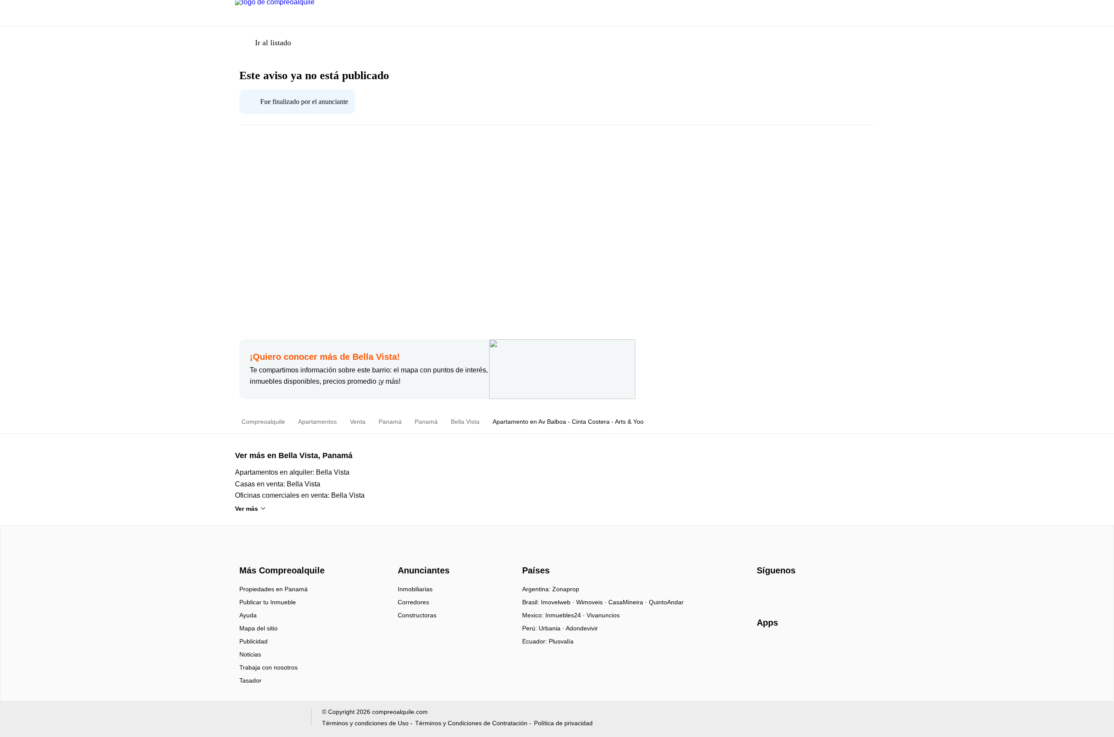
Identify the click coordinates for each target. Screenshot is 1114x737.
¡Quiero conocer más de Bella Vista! (325, 357)
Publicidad (253, 641)
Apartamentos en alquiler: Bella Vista (292, 472)
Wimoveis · (592, 602)
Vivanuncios (603, 615)
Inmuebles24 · (566, 615)
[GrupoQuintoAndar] (268, 719)
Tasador (250, 680)
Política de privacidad (563, 723)
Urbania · (552, 628)
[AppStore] (784, 648)
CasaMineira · (628, 602)
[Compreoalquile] (280, 554)
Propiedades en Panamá (273, 589)
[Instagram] (778, 592)
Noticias (250, 654)
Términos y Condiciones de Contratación (471, 723)
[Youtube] (792, 592)
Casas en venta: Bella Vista (277, 484)
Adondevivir (582, 628)
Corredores (413, 602)
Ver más (246, 508)
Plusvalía (561, 641)
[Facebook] (764, 592)
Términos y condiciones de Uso (365, 723)
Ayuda (248, 615)
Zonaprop (565, 589)
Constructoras (417, 615)
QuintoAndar (666, 602)
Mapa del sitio (258, 628)
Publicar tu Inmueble (267, 602)
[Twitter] (807, 592)
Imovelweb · (558, 602)
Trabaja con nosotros (268, 667)
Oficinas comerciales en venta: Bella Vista (300, 495)
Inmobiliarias (415, 589)
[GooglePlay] (843, 648)
